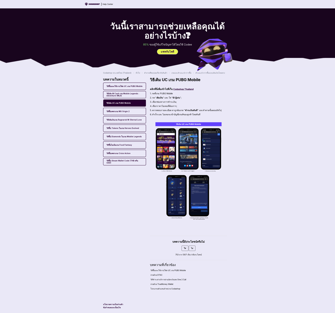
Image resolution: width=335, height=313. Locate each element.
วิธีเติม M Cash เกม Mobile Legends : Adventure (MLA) (123, 94)
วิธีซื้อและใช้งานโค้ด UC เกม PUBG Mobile (125, 86)
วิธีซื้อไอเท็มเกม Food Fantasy (119, 145)
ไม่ (192, 248)
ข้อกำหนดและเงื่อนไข (112, 307)
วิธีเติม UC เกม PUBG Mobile (118, 103)
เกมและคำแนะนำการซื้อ (181, 73)
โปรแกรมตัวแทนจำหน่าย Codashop (165, 289)
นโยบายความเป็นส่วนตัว (113, 304)
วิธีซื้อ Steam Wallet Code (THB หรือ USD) (122, 162)
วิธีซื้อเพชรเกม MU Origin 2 (118, 111)
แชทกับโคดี (167, 51)
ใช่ (185, 248)
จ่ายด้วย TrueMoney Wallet (161, 284)
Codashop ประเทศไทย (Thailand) (117, 73)
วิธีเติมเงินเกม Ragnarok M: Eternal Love (124, 120)
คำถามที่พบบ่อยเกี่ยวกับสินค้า (155, 73)
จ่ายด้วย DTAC (156, 275)
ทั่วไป (138, 73)
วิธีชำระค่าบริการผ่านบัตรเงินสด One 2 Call (168, 279)
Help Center (108, 4)
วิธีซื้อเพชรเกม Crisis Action (118, 153)
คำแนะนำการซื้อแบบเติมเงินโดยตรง (210, 73)
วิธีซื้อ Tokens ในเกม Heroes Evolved (123, 128)
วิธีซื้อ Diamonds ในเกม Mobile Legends (124, 136)
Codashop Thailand (183, 89)
